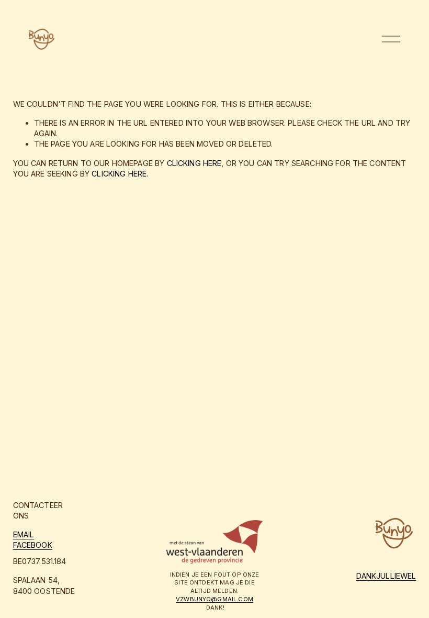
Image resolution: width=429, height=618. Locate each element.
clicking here (194, 163)
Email (24, 534)
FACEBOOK (32, 544)
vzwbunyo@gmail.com (214, 599)
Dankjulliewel (386, 575)
